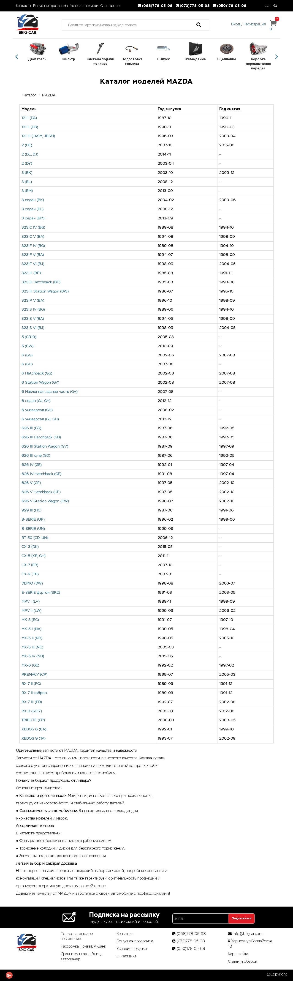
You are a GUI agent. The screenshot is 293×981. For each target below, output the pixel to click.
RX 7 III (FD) (32, 702)
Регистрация (255, 24)
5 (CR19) (29, 337)
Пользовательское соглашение (77, 936)
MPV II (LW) (31, 611)
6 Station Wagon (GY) (40, 383)
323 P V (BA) (33, 301)
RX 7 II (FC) (31, 684)
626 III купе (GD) (36, 456)
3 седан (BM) (33, 218)
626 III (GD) (31, 428)
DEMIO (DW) (32, 583)
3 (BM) (27, 191)
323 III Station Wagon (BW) (45, 291)
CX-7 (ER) (30, 565)
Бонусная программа (50, 6)
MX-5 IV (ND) (33, 656)
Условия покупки (84, 6)
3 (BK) (27, 173)
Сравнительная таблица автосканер (82, 956)
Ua (267, 5)
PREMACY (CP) (34, 675)
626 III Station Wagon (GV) (45, 446)
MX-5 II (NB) (32, 638)
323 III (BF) (31, 273)
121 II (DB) (30, 127)
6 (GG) (27, 355)
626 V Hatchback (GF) (41, 492)
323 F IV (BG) (33, 246)
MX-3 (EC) (30, 620)
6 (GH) (27, 364)
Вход (235, 24)
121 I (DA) (29, 118)
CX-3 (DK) (30, 547)
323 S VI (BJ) (33, 328)
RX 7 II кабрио (34, 693)
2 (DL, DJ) (30, 154)
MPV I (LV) (31, 602)
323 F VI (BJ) (33, 264)
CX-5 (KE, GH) (34, 556)
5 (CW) (27, 346)
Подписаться (241, 918)
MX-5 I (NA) (31, 629)
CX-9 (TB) (30, 574)
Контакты (23, 6)
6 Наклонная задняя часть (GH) (50, 392)
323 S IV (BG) (33, 310)
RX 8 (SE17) (32, 711)
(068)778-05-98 (157, 5)
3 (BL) (27, 182)
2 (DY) (27, 164)
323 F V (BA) (33, 255)
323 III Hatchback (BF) (41, 282)
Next (276, 57)
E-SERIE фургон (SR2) (41, 593)
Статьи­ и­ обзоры (243, 961)
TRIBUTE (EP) (33, 720)
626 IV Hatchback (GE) (41, 474)
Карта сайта (238, 954)
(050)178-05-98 (231, 5)
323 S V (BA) (33, 319)
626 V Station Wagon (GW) (45, 501)
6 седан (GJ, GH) (36, 401)
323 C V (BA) (33, 237)
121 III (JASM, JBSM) (38, 136)
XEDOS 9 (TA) (34, 739)
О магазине (109, 6)
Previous (16, 57)
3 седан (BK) (33, 200)
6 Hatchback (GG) (37, 373)
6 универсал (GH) (37, 410)
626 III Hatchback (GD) (41, 437)
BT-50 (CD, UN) (35, 538)
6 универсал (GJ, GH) (40, 419)
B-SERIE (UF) (33, 520)
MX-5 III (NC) (32, 647)
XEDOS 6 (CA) (34, 729)
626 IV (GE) (32, 465)
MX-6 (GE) (30, 665)
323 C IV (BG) (33, 228)
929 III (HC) (31, 510)
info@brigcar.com (248, 934)
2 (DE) (27, 145)
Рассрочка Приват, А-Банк (83, 946)
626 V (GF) (31, 483)
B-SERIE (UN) (33, 529)
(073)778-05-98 (195, 5)
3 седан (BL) (32, 209)
